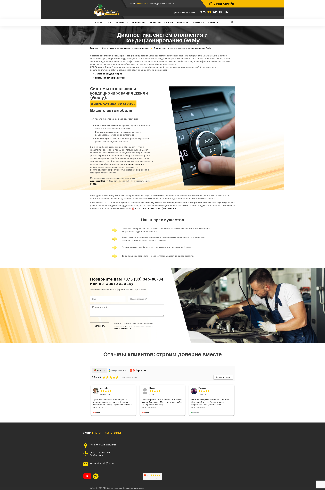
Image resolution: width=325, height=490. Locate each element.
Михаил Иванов (205, 388)
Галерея (168, 22)
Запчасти (155, 22)
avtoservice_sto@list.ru (102, 463)
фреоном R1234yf (99, 181)
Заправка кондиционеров (108, 74)
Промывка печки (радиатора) (110, 78)
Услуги (120, 22)
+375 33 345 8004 (106, 433)
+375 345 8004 (213, 12)
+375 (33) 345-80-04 (166, 208)
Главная (97, 22)
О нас (109, 22)
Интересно (183, 22)
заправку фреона (135, 164)
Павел (103, 388)
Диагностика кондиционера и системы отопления (125, 48)
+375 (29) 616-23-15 (145, 208)
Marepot (153, 388)
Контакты (213, 22)
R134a (93, 184)
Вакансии (198, 22)
